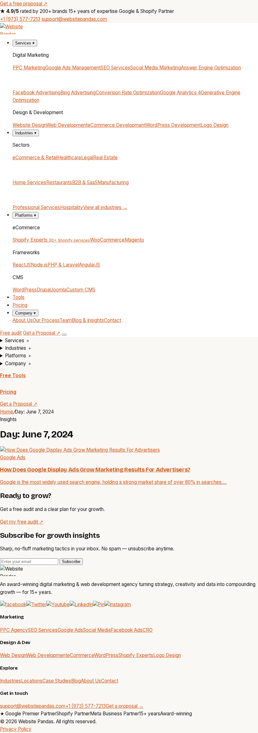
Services (25, 43)
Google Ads (70, 630)
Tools (19, 297)
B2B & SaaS (85, 182)
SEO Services (115, 68)
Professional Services (36, 207)
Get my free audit (21, 522)
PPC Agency (14, 630)
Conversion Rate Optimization (128, 93)
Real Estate (105, 158)
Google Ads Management (73, 68)
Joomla (58, 290)
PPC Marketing (29, 68)
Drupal (44, 290)
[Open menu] (64, 335)
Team (65, 320)
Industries (25, 133)
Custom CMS (80, 290)
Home (6, 412)
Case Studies (56, 681)
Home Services (29, 182)
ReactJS (22, 265)
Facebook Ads (127, 630)
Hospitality (71, 207)
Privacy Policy (15, 729)
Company (25, 313)
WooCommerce (107, 240)
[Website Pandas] (129, 28)
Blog (76, 681)
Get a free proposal (24, 4)
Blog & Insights (88, 320)
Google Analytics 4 (180, 93)
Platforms (25, 215)
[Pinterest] (98, 604)
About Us (23, 320)
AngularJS (89, 265)
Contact (112, 320)
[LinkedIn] (81, 604)
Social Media (97, 630)
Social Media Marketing (155, 68)
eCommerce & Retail (35, 158)
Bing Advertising (78, 93)
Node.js (39, 265)
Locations (31, 681)
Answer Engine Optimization (211, 68)
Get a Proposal (41, 333)
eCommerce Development (116, 125)
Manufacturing (113, 182)
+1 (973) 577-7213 (20, 19)
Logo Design (214, 125)
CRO (148, 630)
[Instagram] (117, 604)
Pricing (20, 305)
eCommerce (80, 655)
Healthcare (69, 158)
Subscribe (71, 561)
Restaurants (59, 182)
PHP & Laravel (63, 265)
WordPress (25, 290)
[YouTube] (58, 604)
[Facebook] (13, 604)
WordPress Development (173, 125)
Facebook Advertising (36, 93)
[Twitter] (36, 604)
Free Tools (13, 375)
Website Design (30, 125)
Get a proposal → (124, 706)
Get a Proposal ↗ (18, 404)
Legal (87, 158)
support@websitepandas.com (74, 19)
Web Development (67, 125)
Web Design (13, 655)
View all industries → (105, 207)
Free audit (11, 333)
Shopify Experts (51, 240)
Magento (134, 240)
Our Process (46, 320)
